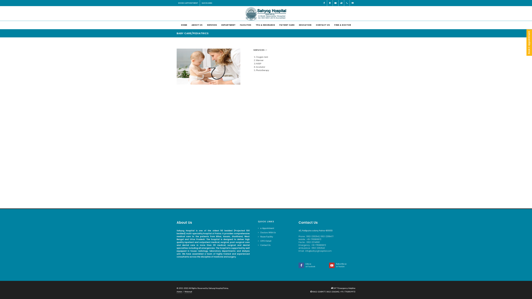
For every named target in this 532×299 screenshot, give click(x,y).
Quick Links (207, 3)
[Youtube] (335, 3)
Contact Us (265, 245)
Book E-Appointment (188, 3)
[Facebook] (324, 3)
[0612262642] (347, 3)
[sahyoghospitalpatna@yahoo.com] (352, 3)
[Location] (330, 3)
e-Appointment (267, 228)
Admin (179, 291)
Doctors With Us (268, 232)
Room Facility (266, 236)
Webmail (188, 291)
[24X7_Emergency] (341, 3)
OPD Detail (265, 241)
